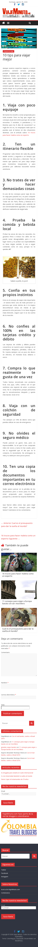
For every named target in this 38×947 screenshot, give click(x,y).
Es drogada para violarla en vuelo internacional (17, 773)
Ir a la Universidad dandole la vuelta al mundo (16, 776)
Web (3, 705)
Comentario (5, 652)
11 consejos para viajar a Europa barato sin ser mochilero (17, 602)
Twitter (3, 870)
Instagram (4, 877)
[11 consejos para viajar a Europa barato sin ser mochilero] (19, 581)
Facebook (4, 873)
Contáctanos (5, 893)
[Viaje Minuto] (19, 9)
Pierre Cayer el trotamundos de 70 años (14, 779)
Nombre (4, 683)
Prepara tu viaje (8, 51)
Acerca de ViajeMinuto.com (10, 889)
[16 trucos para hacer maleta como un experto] (19, 554)
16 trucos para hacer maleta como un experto (18, 537)
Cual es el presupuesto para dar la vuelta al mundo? (17, 524)
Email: (3, 791)
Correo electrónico (8, 695)
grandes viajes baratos (9, 747)
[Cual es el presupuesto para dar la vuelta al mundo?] (19, 609)
